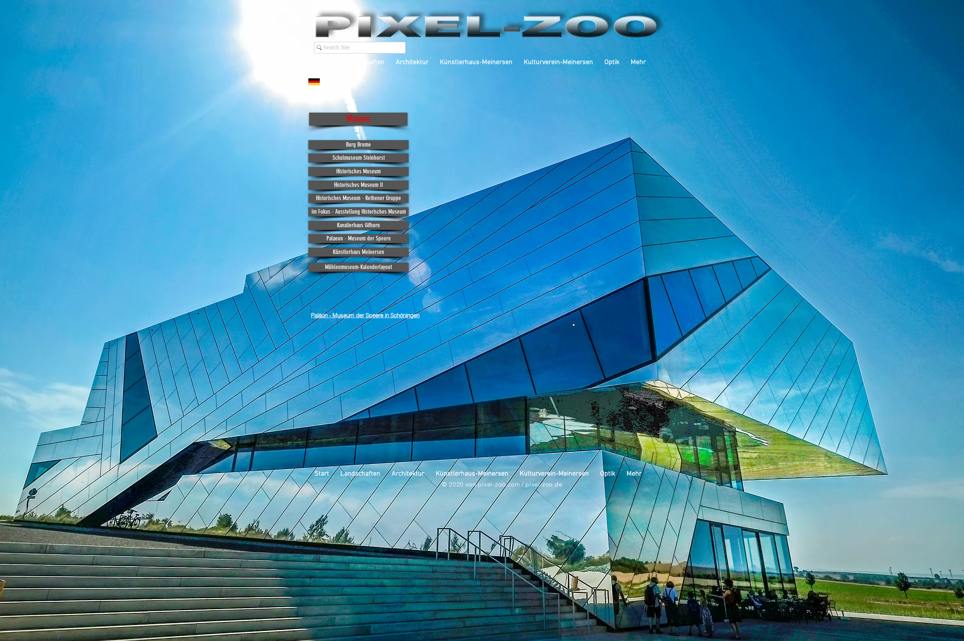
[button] (358, 119)
